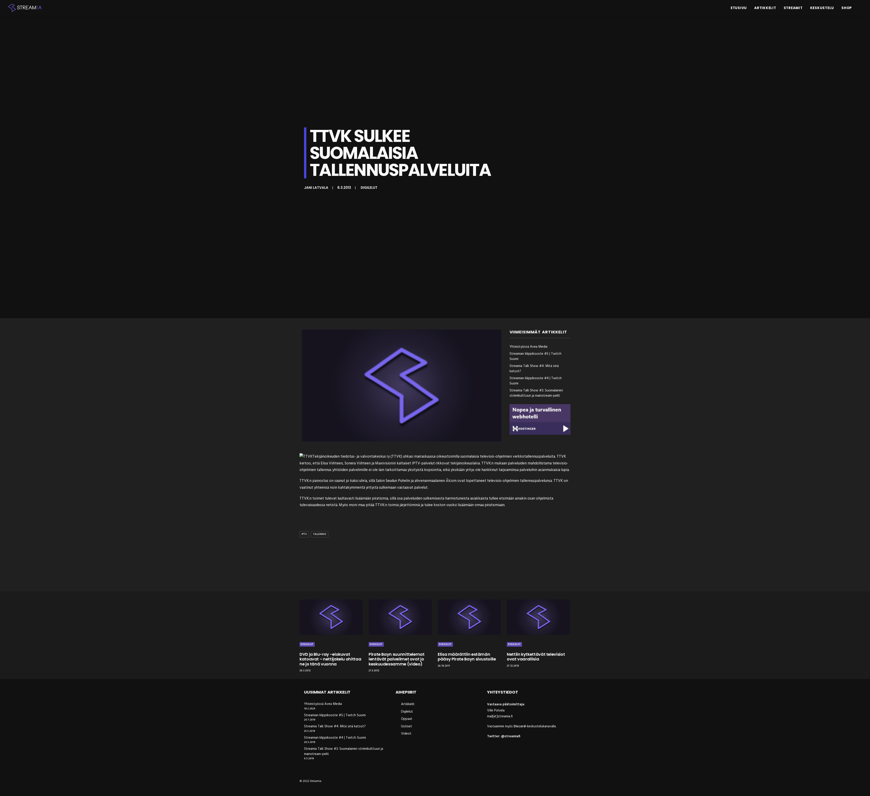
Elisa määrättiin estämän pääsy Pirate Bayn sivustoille (467, 656)
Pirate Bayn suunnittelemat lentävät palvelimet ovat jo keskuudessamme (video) (397, 659)
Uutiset (406, 726)
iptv (304, 534)
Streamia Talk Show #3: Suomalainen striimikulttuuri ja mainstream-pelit (343, 751)
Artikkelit (765, 7)
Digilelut (369, 187)
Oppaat (406, 719)
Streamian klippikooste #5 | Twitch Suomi (335, 715)
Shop (846, 7)
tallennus (319, 534)
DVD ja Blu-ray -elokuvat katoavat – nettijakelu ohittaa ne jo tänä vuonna (330, 659)
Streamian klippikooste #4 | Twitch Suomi (335, 737)
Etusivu (739, 7)
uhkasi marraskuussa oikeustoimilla (431, 457)
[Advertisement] (436, 565)
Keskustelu (822, 7)
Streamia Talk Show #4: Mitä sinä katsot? (335, 726)
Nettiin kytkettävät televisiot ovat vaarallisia (536, 656)
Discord (520, 726)
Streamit (793, 7)
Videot (406, 733)
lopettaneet (476, 481)
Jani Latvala (316, 187)
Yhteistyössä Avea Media (323, 704)
